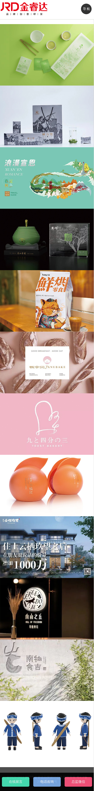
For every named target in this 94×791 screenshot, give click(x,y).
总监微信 (78, 782)
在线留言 (15, 782)
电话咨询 (47, 782)
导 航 (86, 9)
